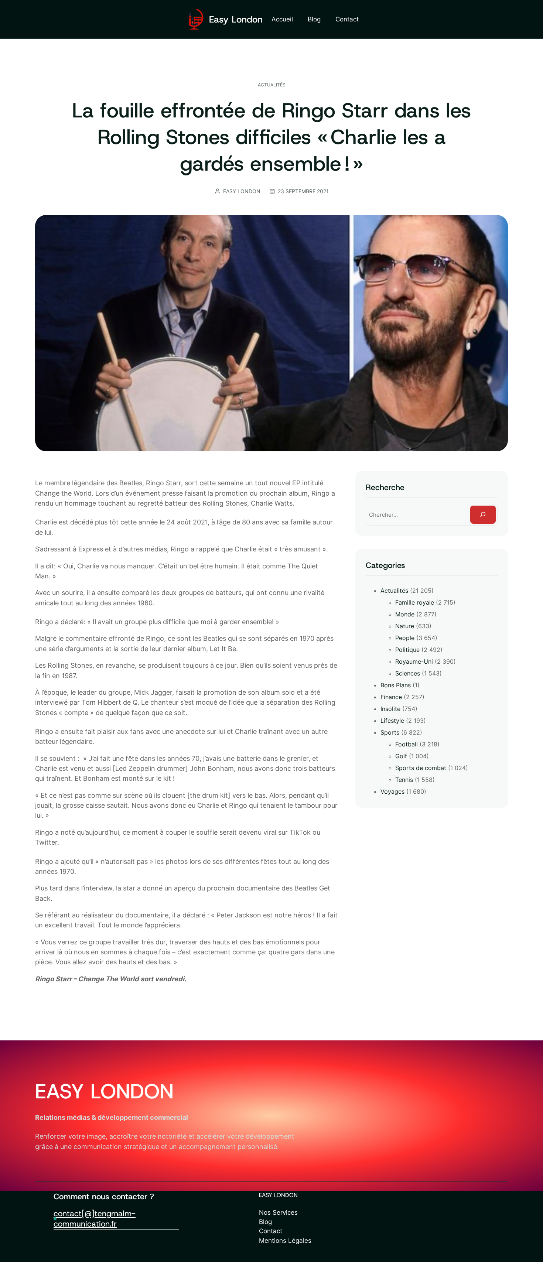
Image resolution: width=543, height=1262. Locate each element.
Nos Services (278, 1212)
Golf (401, 756)
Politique (407, 649)
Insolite (390, 708)
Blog (265, 1221)
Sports (389, 732)
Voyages (392, 791)
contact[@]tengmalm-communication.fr (95, 1218)
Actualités (272, 85)
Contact (270, 1231)
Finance (391, 697)
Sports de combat (420, 768)
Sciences (407, 673)
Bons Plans (395, 685)
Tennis (404, 779)
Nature (404, 626)
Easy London (236, 19)
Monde (404, 614)
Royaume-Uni (414, 661)
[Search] (483, 515)
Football (406, 744)
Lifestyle (392, 720)
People (404, 638)
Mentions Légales (285, 1240)
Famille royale (414, 602)
